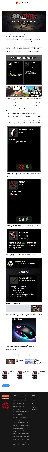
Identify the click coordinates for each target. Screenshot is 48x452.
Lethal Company (21, 431)
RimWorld (18, 441)
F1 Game (20, 412)
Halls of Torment (23, 423)
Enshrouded (19, 409)
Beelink (25, 400)
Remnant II (28, 439)
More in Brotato (5, 368)
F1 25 (14, 412)
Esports (23, 409)
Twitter (22, 355)
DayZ (20, 406)
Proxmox (23, 439)
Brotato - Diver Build (11, 375)
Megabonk (23, 433)
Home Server (22, 425)
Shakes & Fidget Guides (17, 444)
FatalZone (15, 417)
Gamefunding (22, 419)
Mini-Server (23, 434)
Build (23, 403)
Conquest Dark (15, 406)
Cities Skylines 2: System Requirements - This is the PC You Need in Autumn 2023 (38, 362)
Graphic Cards (25, 422)
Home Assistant (16, 425)
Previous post (18, 359)
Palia (25, 436)
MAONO (18, 433)
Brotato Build (12, 349)
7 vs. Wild (18, 395)
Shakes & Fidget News (25, 444)
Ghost (14, 422)
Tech (34, 398)
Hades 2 (18, 423)
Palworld (28, 436)
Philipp (21, 24)
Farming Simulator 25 (23, 415)
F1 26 (17, 412)
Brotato (24, 18)
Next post (36, 359)
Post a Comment (6, 385)
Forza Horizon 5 (16, 419)
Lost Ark (14, 433)
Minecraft (15, 434)
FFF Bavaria (20, 417)
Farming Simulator (16, 415)
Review (14, 441)
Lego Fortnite (15, 431)
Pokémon (15, 439)
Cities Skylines (15, 404)
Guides (14, 423)
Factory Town (19, 414)
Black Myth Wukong (16, 401)
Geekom (26, 420)
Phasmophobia (35, 404)
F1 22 (23, 411)
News (14, 436)
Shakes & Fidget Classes (23, 442)
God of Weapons (19, 422)
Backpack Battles (16, 400)
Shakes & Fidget (16, 442)
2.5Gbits (14, 395)
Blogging (26, 401)
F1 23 (26, 411)
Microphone (28, 433)
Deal (23, 406)
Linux (26, 431)
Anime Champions (25, 395)
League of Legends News (17, 430)
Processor (19, 439)
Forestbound (25, 417)
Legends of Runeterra (26, 430)
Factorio (14, 414)
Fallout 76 (24, 414)
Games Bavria (21, 420)
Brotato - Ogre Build (26, 371)
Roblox (22, 441)
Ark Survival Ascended (17, 398)
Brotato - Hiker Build (41, 375)
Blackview (22, 401)
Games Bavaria (15, 420)
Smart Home (15, 445)
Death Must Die (16, 408)
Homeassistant (27, 425)
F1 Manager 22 (25, 412)
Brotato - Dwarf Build (26, 375)
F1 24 (28, 411)
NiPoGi (17, 436)
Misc (27, 434)
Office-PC (21, 436)
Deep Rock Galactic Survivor (24, 408)
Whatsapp (27, 355)
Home (34, 395)
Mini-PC (19, 434)
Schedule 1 (26, 441)
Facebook (16, 355)
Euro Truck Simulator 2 (17, 411)
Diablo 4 (14, 409)
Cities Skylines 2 (21, 404)
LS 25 (34, 400)
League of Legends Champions (18, 428)
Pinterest (32, 355)
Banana (21, 400)
